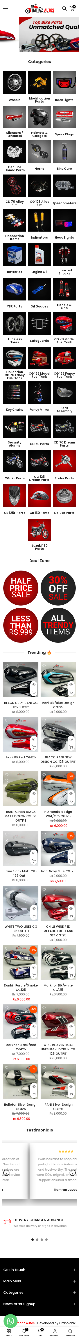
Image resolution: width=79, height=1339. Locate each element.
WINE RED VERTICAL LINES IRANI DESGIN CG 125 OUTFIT (58, 1049)
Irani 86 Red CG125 (21, 757)
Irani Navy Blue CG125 (58, 871)
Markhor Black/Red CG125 (20, 1047)
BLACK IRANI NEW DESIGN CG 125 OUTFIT (58, 759)
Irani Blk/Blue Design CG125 (58, 705)
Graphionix (67, 1323)
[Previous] (6, 1173)
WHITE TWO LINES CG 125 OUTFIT (21, 928)
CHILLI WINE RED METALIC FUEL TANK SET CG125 (58, 930)
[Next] (73, 1173)
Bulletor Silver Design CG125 (21, 1106)
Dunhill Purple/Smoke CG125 (21, 987)
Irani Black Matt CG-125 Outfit (21, 873)
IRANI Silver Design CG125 (58, 1106)
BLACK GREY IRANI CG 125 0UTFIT (21, 705)
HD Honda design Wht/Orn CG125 (58, 814)
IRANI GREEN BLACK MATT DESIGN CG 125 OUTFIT (21, 816)
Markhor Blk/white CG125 (58, 987)
